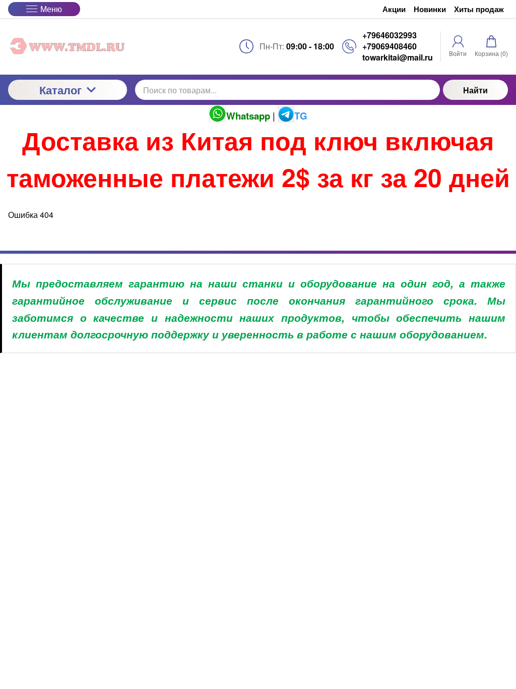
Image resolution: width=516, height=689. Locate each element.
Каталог (60, 90)
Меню (51, 9)
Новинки (430, 9)
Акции (394, 9)
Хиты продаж (479, 9)
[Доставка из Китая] (67, 46)
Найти (475, 90)
